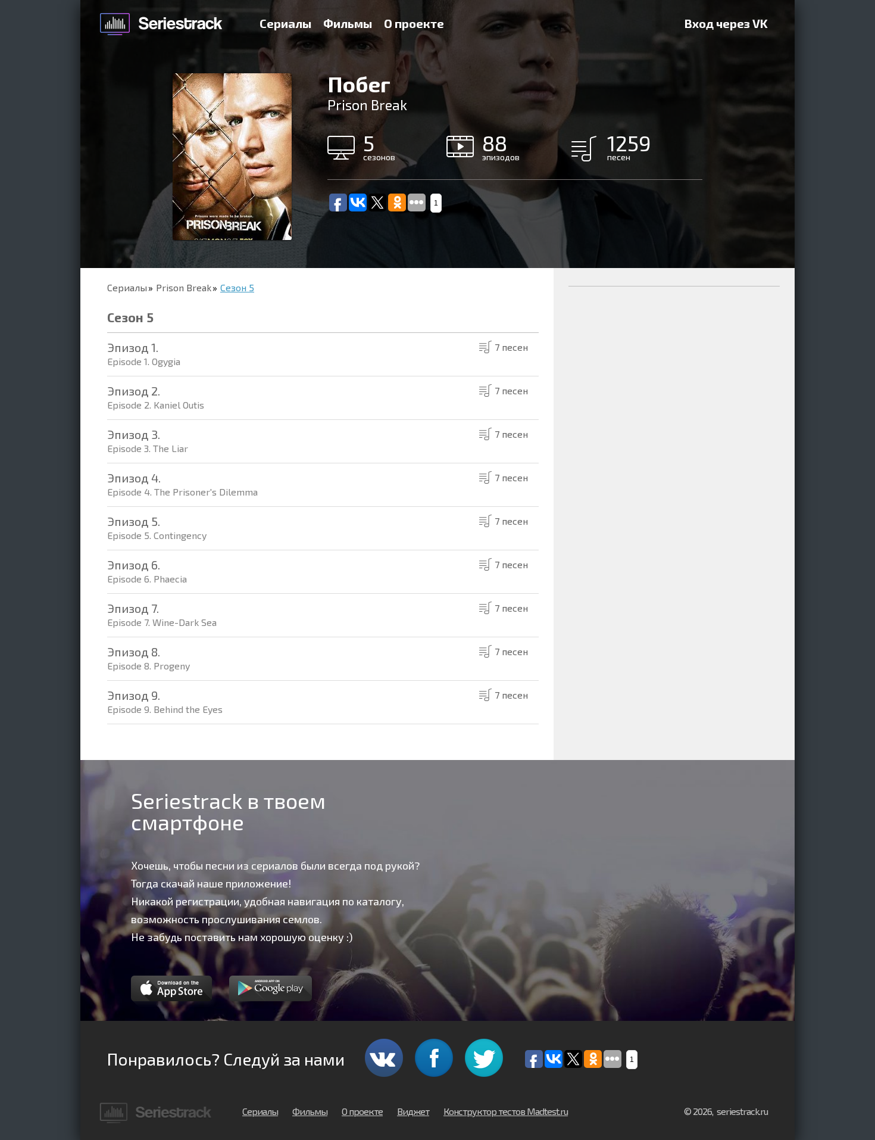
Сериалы (285, 23)
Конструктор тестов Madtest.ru (505, 1111)
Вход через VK (726, 23)
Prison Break (183, 287)
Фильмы (347, 23)
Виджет (413, 1111)
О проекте (414, 23)
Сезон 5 (237, 287)
